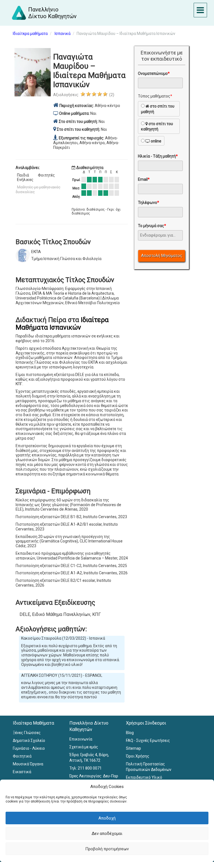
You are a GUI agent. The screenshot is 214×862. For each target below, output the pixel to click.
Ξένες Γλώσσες (27, 732)
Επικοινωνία (80, 739)
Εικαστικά (22, 772)
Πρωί (76, 180)
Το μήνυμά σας (152, 225)
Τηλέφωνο (148, 202)
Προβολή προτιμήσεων (107, 848)
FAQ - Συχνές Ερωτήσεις (148, 740)
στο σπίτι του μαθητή (157, 109)
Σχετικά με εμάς (83, 747)
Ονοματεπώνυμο (154, 73)
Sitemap (133, 748)
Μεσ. (76, 188)
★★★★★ (94, 94)
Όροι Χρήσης (137, 756)
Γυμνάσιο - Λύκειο (29, 748)
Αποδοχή (107, 818)
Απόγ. (76, 197)
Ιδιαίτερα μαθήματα (30, 33)
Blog (130, 732)
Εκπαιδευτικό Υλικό (144, 777)
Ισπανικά (62, 33)
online (155, 141)
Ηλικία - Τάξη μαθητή (158, 156)
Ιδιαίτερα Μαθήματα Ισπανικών (62, 323)
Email (144, 179)
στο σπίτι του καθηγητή (157, 127)
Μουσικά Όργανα (28, 764)
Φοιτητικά (22, 756)
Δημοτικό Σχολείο (29, 740)
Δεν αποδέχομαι (107, 833)
